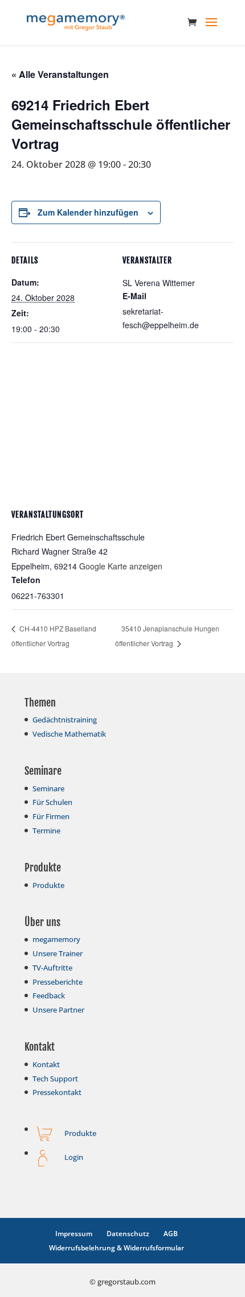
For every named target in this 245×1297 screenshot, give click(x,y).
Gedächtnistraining (64, 719)
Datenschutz (128, 1233)
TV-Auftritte (52, 968)
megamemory (56, 939)
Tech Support (55, 1078)
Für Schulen (52, 802)
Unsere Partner (58, 1010)
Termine (46, 830)
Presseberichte (57, 982)
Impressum (73, 1233)
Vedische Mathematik (69, 734)
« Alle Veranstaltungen (60, 74)
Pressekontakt (56, 1092)
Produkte (48, 885)
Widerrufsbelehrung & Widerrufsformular (116, 1248)
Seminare (48, 788)
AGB (171, 1233)
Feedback (48, 995)
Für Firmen (51, 816)
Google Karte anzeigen (120, 566)
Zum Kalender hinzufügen (88, 212)
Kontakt (46, 1064)
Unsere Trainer (57, 953)
